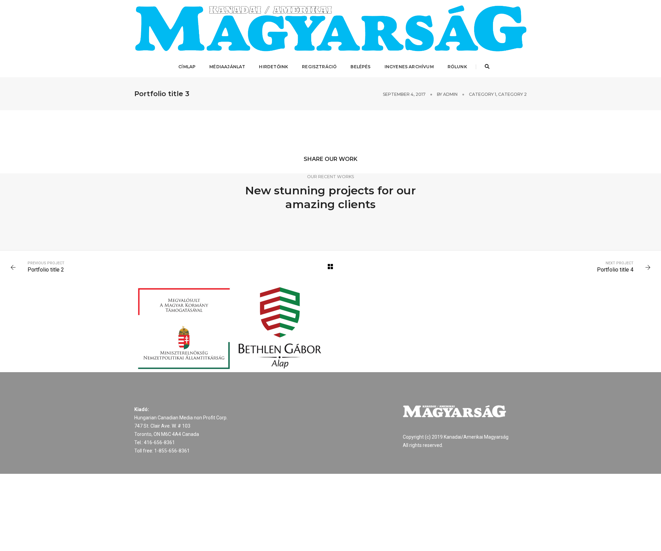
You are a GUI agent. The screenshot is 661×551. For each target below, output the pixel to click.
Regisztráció (319, 66)
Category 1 (482, 94)
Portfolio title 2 (46, 269)
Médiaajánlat (227, 66)
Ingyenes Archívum (409, 66)
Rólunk (457, 66)
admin (450, 94)
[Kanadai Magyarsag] (330, 28)
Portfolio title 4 (615, 269)
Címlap (187, 66)
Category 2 (512, 94)
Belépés (360, 66)
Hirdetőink (273, 66)
